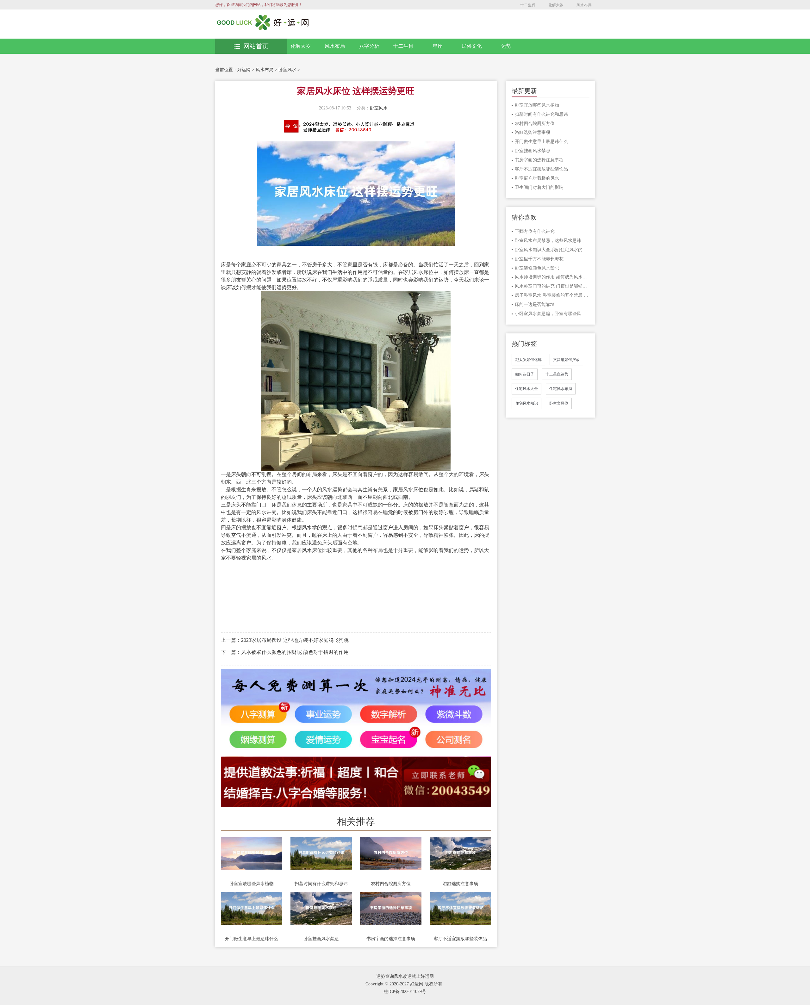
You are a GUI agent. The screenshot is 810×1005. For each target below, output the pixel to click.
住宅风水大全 (526, 389)
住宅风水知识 (526, 403)
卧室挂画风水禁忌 (321, 938)
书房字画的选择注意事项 (390, 938)
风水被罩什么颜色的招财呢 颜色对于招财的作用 (295, 652)
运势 (506, 46)
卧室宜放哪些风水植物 (251, 883)
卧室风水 (287, 69)
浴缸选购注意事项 (460, 883)
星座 (438, 46)
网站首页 (256, 46)
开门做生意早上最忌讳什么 (251, 938)
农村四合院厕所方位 (391, 883)
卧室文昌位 (558, 403)
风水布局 (584, 5)
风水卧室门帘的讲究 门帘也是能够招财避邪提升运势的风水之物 (552, 286)
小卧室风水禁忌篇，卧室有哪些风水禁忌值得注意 (552, 313)
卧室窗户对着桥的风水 (537, 178)
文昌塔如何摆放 (566, 359)
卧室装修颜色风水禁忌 (537, 268)
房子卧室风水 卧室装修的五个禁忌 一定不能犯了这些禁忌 (552, 295)
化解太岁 (556, 5)
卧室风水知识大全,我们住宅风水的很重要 (552, 249)
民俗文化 (472, 46)
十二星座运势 (556, 374)
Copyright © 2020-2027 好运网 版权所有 (403, 984)
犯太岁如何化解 (528, 359)
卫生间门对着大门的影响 (539, 187)
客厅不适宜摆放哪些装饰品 (460, 938)
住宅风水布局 (560, 389)
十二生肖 (527, 5)
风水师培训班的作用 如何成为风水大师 (552, 277)
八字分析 (369, 46)
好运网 (244, 69)
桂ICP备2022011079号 (405, 991)
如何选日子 (524, 374)
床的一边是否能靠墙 (535, 304)
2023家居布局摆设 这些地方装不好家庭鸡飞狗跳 (295, 640)
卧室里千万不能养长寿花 (539, 259)
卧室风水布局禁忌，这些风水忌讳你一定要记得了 (552, 240)
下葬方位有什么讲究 (535, 231)
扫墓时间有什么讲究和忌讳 (321, 883)
